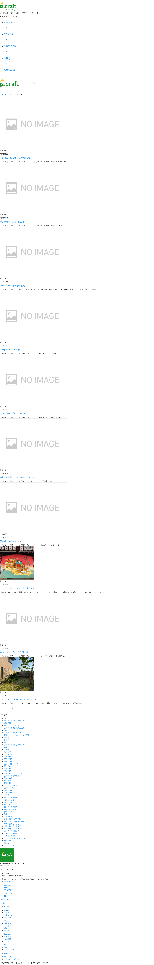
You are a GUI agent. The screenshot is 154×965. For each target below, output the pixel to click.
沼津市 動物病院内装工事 (14, 728)
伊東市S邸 (8, 812)
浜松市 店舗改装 (11, 833)
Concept (7, 910)
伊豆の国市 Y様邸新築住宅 (12, 285)
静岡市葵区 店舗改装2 (13, 828)
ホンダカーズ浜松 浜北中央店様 (15, 157)
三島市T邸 (8, 761)
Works (6, 921)
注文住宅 (7, 912)
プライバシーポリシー (12, 959)
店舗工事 (7, 723)
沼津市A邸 (8, 780)
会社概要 (7, 939)
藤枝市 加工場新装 (11, 831)
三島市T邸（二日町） (12, 764)
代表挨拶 (7, 936)
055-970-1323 (8, 866)
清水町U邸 (8, 805)
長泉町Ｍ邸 (8, 792)
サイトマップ (9, 957)
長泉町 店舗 (9, 800)
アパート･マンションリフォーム (16, 838)
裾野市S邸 (8, 814)
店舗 (6, 928)
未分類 (6, 843)
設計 (6, 742)
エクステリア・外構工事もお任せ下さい (18, 699)
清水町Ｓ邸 (8, 802)
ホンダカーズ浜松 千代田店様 (14, 652)
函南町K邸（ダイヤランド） (14, 773)
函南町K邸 (8, 766)
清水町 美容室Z (10, 807)
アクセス (7, 941)
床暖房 (6, 740)
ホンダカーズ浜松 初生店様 (13, 221)
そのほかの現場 (10, 836)
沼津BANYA (8, 788)
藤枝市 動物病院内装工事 (14, 720)
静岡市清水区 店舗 (11, 824)
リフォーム (8, 754)
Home (6, 906)
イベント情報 (9, 845)
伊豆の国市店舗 (10, 809)
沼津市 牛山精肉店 (11, 776)
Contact (7, 953)
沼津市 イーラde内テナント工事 (17, 735)
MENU (2, 903)
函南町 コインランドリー (12, 541)
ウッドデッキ (9, 840)
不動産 (6, 737)
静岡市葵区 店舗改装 (12, 819)
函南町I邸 (7, 768)
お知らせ (7, 747)
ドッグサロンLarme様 (10, 349)
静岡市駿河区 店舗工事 (13, 826)
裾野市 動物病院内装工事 (14, 745)
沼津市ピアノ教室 (11, 785)
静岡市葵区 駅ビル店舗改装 (15, 821)
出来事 (6, 749)
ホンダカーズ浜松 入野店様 (13, 413)
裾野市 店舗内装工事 (12, 732)
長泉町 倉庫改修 (11, 797)
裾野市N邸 (8, 816)
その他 (6, 930)
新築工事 (7, 752)
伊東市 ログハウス (11, 725)
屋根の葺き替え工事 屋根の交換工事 (17, 477)
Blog (6, 945)
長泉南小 (7, 795)
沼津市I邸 (7, 783)
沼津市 (6, 730)
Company (8, 934)
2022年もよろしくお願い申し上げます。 (18, 588)
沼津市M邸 (8, 778)
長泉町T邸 (8, 790)
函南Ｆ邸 (7, 771)
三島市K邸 (8, 757)
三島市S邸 (8, 759)
